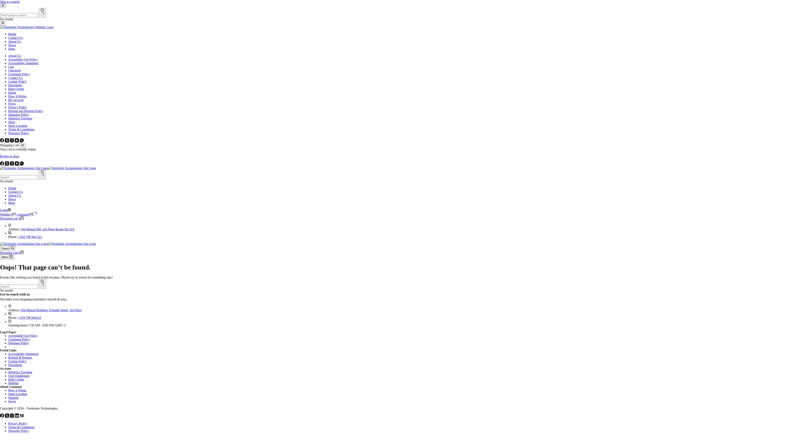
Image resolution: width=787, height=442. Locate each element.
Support (13, 397)
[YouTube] (17, 164)
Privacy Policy (17, 423)
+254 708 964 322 (30, 237)
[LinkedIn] (17, 416)
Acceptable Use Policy (23, 335)
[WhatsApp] (22, 164)
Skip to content (9, 1)
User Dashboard (18, 376)
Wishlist (13, 383)
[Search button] (42, 174)
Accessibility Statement (23, 354)
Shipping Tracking (20, 372)
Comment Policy (19, 339)
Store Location (17, 394)
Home (12, 188)
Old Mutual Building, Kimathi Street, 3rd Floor (51, 310)
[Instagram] (12, 164)
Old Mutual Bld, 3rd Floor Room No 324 (47, 229)
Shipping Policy (18, 343)
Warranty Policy (18, 431)
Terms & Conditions (21, 427)
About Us (14, 195)
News (12, 199)
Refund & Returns (20, 357)
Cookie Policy (17, 361)
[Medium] (22, 416)
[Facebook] (2, 164)
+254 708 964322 (29, 317)
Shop (11, 203)
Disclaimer (15, 365)
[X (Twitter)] (7, 164)
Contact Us (15, 192)
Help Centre (16, 379)
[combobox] (19, 177)
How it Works (17, 390)
